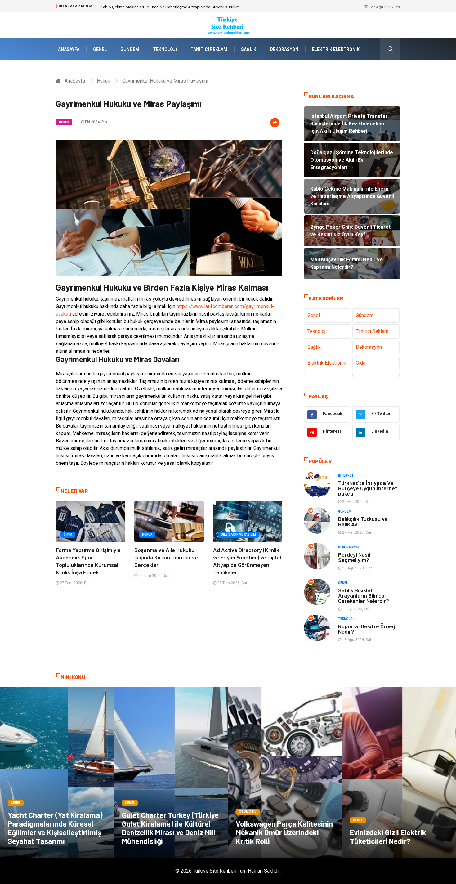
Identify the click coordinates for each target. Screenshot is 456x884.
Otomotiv (248, 811)
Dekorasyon (284, 49)
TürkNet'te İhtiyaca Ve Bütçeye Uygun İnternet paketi (367, 488)
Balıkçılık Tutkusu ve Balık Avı (363, 521)
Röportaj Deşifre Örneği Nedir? (367, 629)
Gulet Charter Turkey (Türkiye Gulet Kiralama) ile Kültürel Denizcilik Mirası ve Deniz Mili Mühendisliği (170, 828)
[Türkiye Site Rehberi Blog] (228, 25)
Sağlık (248, 49)
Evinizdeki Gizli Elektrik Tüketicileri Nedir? (388, 837)
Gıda (360, 363)
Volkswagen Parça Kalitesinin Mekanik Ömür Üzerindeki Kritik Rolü (284, 832)
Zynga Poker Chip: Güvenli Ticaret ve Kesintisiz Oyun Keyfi (152, 7)
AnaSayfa (68, 49)
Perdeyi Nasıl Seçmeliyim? (354, 557)
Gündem (129, 49)
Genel (100, 49)
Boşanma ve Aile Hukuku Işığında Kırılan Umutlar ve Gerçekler (166, 557)
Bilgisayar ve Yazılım (238, 534)
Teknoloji (165, 49)
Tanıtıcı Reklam (208, 49)
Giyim (68, 534)
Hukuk (103, 81)
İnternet (346, 475)
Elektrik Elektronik (336, 49)
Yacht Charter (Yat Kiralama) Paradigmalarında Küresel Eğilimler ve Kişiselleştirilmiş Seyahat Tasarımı (55, 828)
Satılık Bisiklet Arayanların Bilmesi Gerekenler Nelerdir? (363, 595)
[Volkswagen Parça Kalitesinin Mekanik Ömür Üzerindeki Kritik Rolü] (285, 772)
